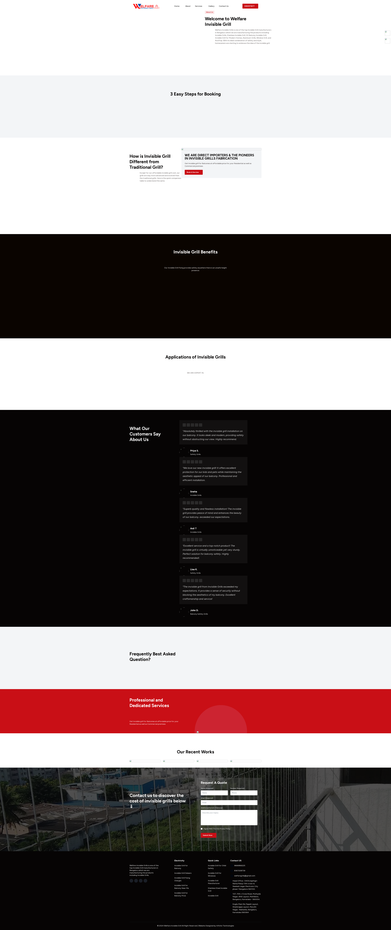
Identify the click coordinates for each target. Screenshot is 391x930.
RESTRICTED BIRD (195, 283)
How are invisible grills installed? (223, 668)
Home (176, 6)
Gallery (211, 6)
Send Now (160, 732)
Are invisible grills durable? (220, 660)
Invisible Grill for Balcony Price (181, 894)
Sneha (193, 491)
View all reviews (148, 447)
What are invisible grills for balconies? (225, 640)
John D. (194, 610)
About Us (221, 63)
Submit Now (208, 835)
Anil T (193, 528)
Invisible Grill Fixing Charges (182, 879)
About (188, 6)
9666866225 (150, 132)
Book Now (194, 132)
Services (199, 6)
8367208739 (181, 820)
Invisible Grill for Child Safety (217, 866)
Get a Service (239, 132)
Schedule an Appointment (195, 112)
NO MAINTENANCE (240, 319)
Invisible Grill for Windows (214, 874)
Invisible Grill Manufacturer (214, 881)
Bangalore (150, 830)
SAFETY (195, 319)
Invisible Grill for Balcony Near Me (181, 886)
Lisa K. (193, 569)
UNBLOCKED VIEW (150, 319)
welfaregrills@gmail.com (186, 830)
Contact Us (223, 6)
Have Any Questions (150, 668)
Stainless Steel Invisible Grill (217, 889)
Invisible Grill (213, 896)
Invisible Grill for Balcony (181, 866)
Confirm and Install (240, 112)
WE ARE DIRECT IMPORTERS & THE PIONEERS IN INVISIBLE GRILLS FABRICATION (219, 157)
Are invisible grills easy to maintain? (224, 676)
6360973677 (249, 6)
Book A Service (193, 172)
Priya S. (194, 450)
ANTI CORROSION (150, 283)
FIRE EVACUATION (240, 283)
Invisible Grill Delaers (182, 873)
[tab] (159, 189)
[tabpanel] (221, 163)
